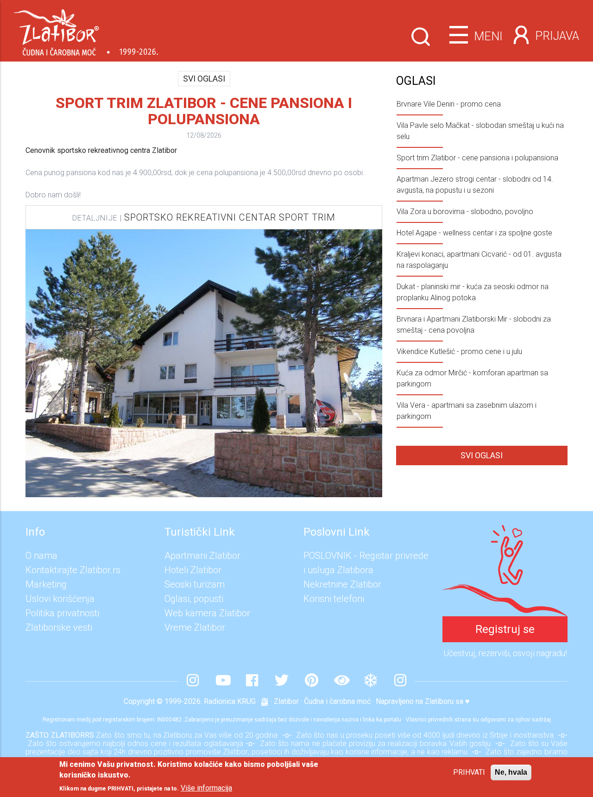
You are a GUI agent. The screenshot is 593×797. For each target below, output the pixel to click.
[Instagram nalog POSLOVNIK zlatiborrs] (400, 681)
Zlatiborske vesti (58, 627)
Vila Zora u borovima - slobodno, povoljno (465, 211)
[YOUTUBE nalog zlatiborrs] (222, 681)
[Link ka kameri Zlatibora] (341, 681)
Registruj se (505, 629)
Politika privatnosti (62, 613)
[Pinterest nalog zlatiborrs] (311, 681)
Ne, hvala (511, 772)
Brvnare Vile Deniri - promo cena (449, 104)
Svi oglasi (204, 78)
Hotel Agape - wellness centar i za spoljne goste (474, 232)
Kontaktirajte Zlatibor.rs (72, 570)
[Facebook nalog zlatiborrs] (252, 681)
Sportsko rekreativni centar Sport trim (229, 217)
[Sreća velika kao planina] (505, 532)
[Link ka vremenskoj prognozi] (371, 681)
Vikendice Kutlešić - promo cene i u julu (459, 351)
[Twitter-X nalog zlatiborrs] (282, 681)
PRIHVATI (469, 772)
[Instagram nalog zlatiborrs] (193, 681)
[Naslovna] (86, 29)
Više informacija (206, 788)
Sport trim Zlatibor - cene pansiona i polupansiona (477, 157)
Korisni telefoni (333, 598)
